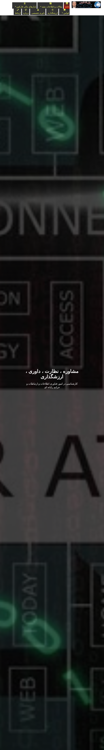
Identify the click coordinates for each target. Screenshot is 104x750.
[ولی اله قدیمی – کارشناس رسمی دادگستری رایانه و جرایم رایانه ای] (85, 4)
